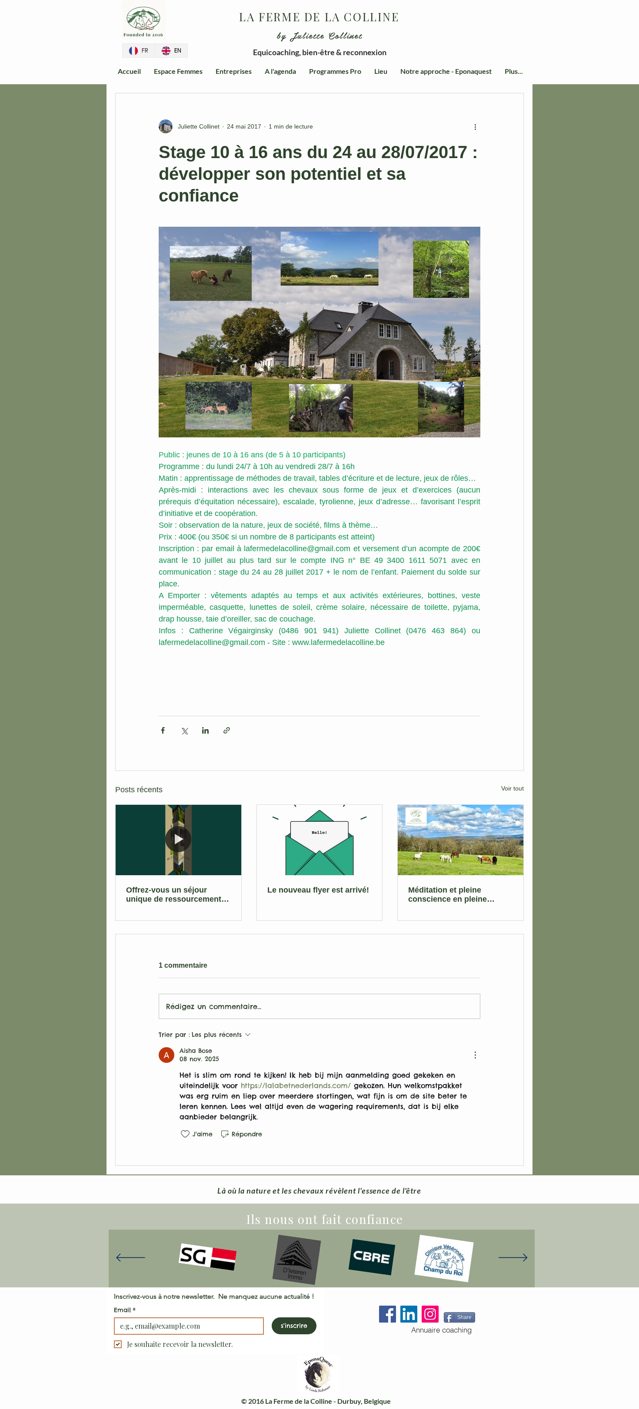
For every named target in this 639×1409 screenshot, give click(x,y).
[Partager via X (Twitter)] (184, 730)
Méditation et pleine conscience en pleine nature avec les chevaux (453, 895)
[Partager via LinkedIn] (205, 730)
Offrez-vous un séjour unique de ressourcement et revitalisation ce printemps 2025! (178, 895)
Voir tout (512, 788)
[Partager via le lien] (227, 730)
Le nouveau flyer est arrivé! (318, 890)
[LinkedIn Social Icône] (408, 1314)
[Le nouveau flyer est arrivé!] (320, 840)
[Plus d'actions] (475, 126)
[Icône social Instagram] (430, 1314)
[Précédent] (130, 1258)
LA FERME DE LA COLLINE (319, 16)
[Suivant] (513, 1258)
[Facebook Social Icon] (387, 1314)
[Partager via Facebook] (163, 730)
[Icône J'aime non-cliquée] (185, 1134)
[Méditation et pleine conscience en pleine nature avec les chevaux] (460, 840)
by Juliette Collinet (319, 35)
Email (125, 1310)
